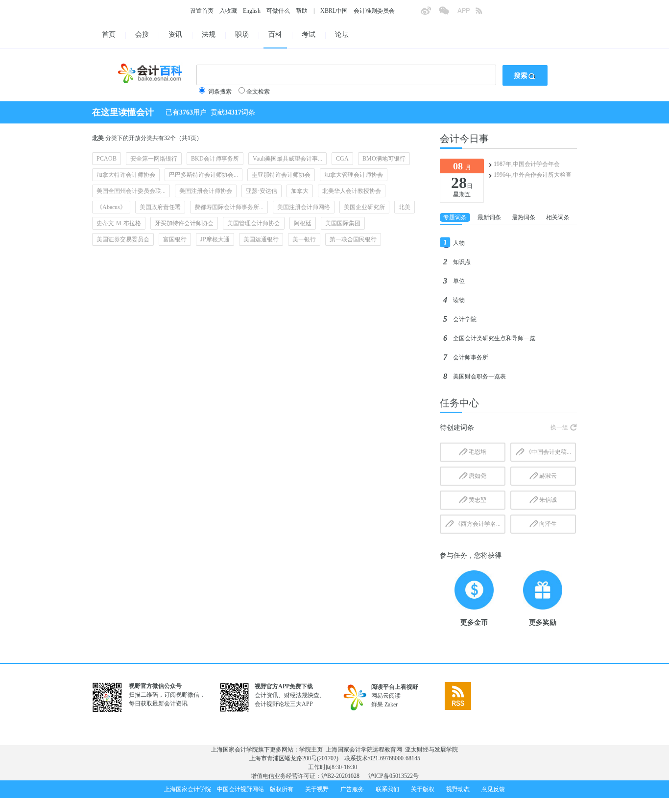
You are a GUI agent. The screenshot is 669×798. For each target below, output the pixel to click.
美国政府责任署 (160, 207)
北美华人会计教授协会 (351, 191)
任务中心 (459, 403)
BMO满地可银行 (384, 158)
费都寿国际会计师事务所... (228, 207)
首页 (109, 34)
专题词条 (455, 217)
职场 (242, 34)
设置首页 (202, 10)
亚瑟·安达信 (261, 191)
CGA (342, 158)
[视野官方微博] (429, 13)
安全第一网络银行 (153, 158)
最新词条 (489, 217)
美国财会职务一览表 (479, 376)
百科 (275, 34)
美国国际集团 (342, 223)
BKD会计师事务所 (215, 158)
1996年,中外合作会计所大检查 (533, 174)
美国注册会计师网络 (303, 207)
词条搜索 (220, 91)
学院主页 (311, 749)
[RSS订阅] (484, 13)
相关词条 (558, 217)
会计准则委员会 (374, 10)
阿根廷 (302, 223)
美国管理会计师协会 (253, 223)
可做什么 (278, 10)
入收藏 (228, 10)
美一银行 (304, 239)
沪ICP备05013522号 (393, 776)
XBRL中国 (334, 10)
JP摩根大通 (215, 239)
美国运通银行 (261, 239)
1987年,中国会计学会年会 (527, 164)
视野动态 (458, 789)
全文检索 (258, 91)
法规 (208, 34)
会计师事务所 (470, 357)
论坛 (342, 34)
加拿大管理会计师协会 (353, 174)
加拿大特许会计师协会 (125, 174)
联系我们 (387, 789)
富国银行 (175, 239)
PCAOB (106, 158)
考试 (308, 34)
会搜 (142, 34)
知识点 (462, 261)
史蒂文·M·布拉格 (118, 223)
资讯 (175, 34)
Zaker (391, 704)
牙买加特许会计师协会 (184, 223)
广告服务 (352, 789)
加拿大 (300, 191)
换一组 (559, 427)
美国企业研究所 (364, 207)
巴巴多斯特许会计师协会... (203, 174)
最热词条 (523, 217)
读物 (459, 300)
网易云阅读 (386, 695)
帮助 (302, 10)
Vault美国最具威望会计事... (287, 158)
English (252, 10)
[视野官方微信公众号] (447, 13)
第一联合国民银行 (353, 239)
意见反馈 (493, 789)
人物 (459, 242)
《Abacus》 (111, 207)
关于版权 (422, 789)
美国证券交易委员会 (122, 239)
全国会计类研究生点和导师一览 (494, 338)
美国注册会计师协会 (205, 191)
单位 (459, 281)
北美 (404, 207)
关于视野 (317, 789)
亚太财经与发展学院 (431, 749)
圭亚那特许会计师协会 (281, 174)
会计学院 (465, 319)
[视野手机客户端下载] (466, 13)
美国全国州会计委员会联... (131, 191)
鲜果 (377, 704)
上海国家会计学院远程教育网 (364, 749)
